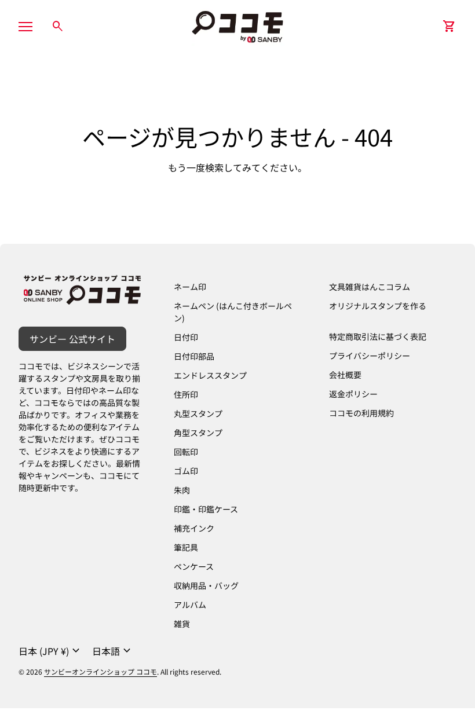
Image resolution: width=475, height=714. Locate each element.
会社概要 (345, 374)
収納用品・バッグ (206, 585)
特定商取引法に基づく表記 (377, 336)
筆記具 (186, 547)
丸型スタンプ (198, 413)
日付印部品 (194, 356)
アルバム (190, 604)
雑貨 (182, 623)
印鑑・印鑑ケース (206, 509)
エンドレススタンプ (210, 375)
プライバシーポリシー (369, 355)
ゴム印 (186, 471)
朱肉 (182, 490)
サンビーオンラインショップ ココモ (100, 671)
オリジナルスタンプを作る (377, 306)
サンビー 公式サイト (72, 339)
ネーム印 (190, 286)
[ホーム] (237, 25)
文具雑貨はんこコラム (369, 286)
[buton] (51, 651)
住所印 (186, 394)
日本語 (113, 651)
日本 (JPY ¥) (51, 651)
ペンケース (194, 566)
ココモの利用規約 (361, 413)
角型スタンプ (198, 432)
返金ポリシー (353, 394)
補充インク (194, 528)
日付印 (186, 337)
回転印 (186, 451)
